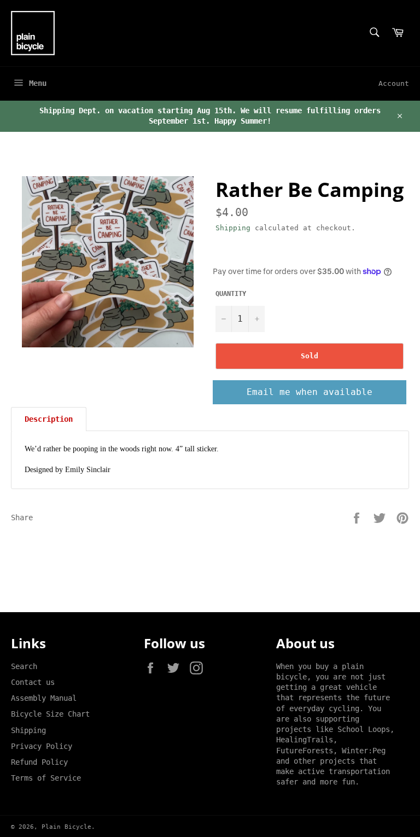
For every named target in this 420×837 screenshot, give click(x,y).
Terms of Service (46, 778)
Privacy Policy (41, 746)
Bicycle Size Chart (50, 714)
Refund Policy (39, 762)
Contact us (33, 682)
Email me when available (309, 392)
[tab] (48, 419)
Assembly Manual (44, 698)
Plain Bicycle (66, 826)
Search (24, 666)
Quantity (230, 294)
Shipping (232, 228)
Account (393, 83)
